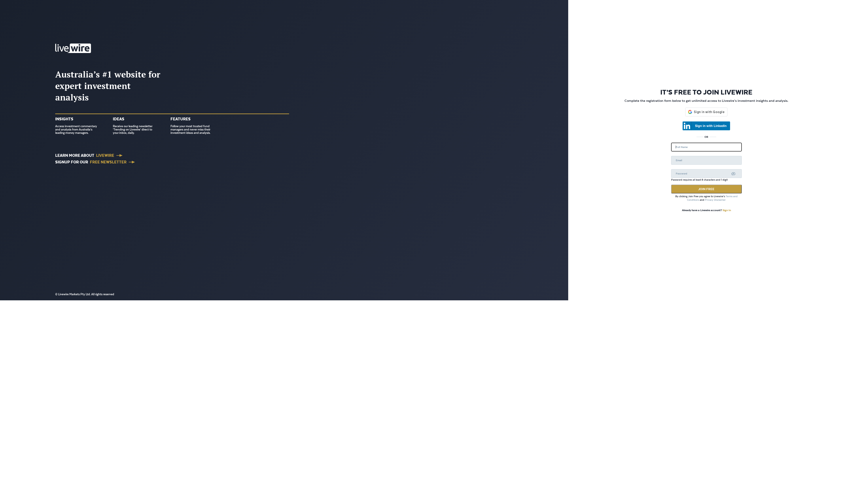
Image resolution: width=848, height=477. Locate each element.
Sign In (727, 210)
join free (706, 189)
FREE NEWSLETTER (108, 162)
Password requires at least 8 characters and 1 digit (699, 179)
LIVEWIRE (105, 155)
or (706, 136)
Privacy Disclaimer (715, 200)
